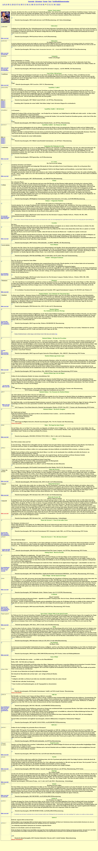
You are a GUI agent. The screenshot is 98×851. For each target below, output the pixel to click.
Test (56, 334)
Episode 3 (3, 140)
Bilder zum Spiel (4, 38)
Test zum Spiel (4, 69)
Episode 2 (3, 139)
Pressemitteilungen (5, 706)
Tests (50, 1)
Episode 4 (3, 141)
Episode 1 (3, 138)
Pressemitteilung (4, 70)
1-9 (4, 4)
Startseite (31, 1)
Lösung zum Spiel (6, 549)
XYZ (58, 4)
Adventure (38, 1)
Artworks (3, 571)
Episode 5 (3, 143)
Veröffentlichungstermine (60, 1)
